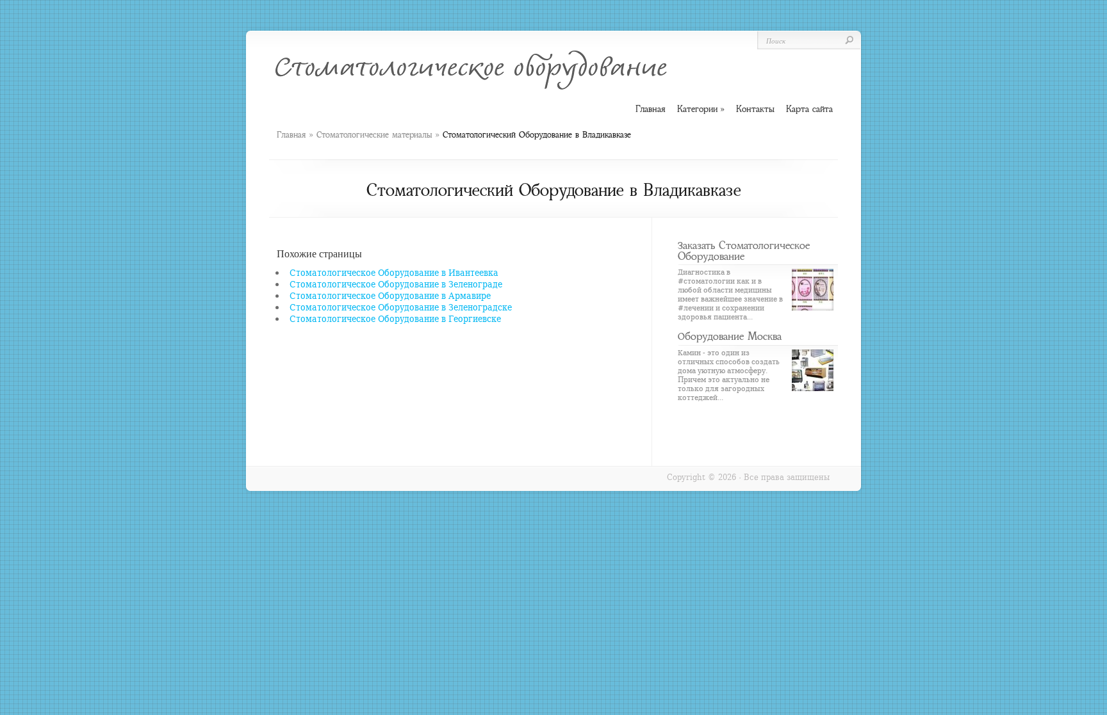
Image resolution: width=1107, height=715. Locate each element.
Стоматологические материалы (374, 134)
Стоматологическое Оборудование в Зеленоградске (401, 307)
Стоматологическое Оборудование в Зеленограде (396, 284)
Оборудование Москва (730, 336)
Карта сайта (809, 109)
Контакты (755, 109)
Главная (291, 134)
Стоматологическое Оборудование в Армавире (390, 295)
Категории (701, 109)
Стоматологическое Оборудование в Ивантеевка (394, 272)
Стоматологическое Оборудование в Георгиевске (395, 318)
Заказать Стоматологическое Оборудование (744, 250)
